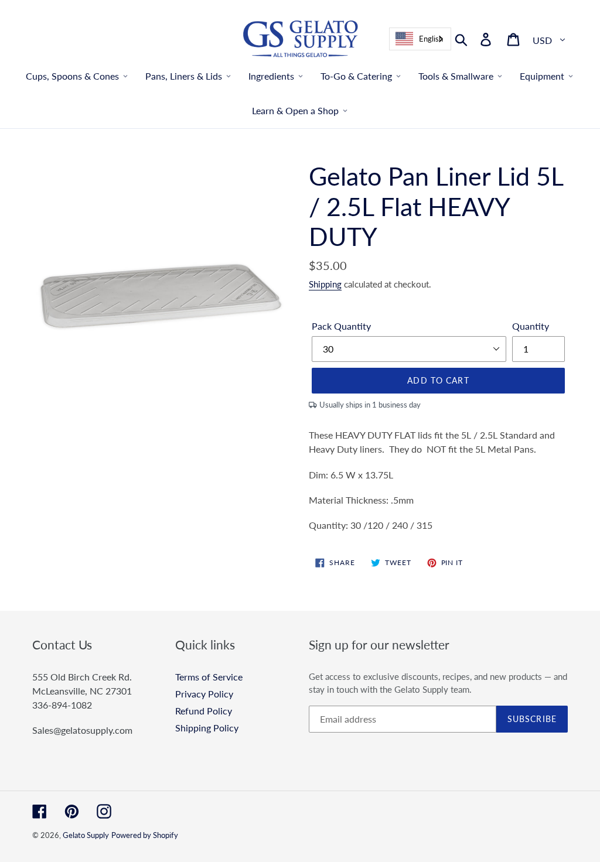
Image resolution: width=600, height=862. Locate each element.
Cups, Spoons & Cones (72, 75)
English (431, 38)
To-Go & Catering (356, 75)
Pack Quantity (341, 325)
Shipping (325, 284)
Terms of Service (209, 676)
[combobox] (420, 39)
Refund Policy (203, 710)
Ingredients (271, 75)
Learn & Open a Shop (295, 110)
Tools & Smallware (455, 75)
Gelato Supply (86, 835)
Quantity (530, 325)
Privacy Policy (204, 693)
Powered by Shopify (144, 835)
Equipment (542, 75)
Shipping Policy (206, 727)
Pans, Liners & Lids (183, 75)
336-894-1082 (62, 704)
